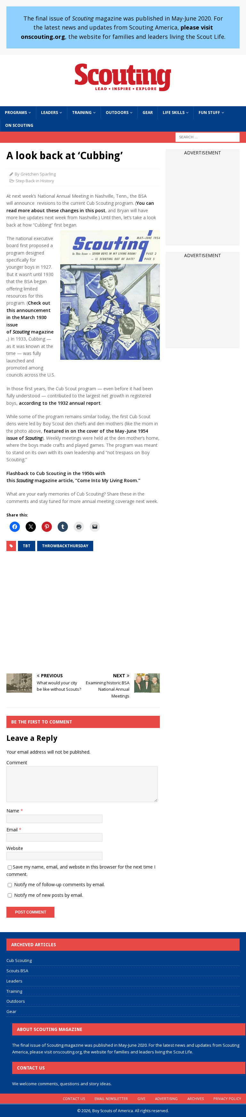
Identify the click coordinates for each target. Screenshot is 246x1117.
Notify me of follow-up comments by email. (59, 884)
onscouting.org (67, 1052)
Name (13, 811)
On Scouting (19, 125)
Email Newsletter (111, 1098)
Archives (195, 1098)
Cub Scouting (19, 960)
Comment (16, 762)
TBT (26, 546)
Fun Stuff (209, 112)
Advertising (166, 1098)
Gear (148, 112)
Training (82, 112)
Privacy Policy (227, 1098)
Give (141, 1098)
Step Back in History (35, 181)
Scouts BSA (17, 971)
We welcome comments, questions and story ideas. (62, 1084)
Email (12, 830)
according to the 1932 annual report (60, 403)
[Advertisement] (83, 613)
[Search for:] (208, 137)
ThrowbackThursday (65, 546)
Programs (16, 112)
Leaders (49, 112)
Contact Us (74, 1098)
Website (14, 848)
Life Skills (173, 112)
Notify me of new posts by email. (48, 895)
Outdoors (117, 112)
